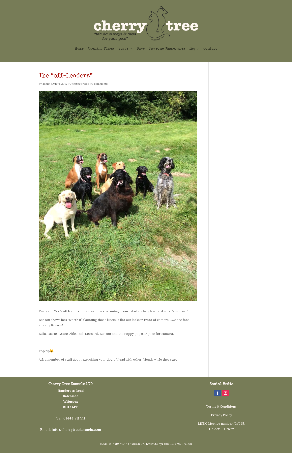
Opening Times (101, 49)
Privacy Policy (221, 415)
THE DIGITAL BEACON (178, 444)
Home (79, 49)
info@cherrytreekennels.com (76, 429)
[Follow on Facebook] (217, 393)
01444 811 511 (74, 418)
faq (192, 49)
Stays (123, 49)
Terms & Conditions (221, 406)
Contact (210, 49)
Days (141, 49)
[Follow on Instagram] (225, 393)
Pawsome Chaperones (167, 49)
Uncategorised (79, 83)
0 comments (99, 83)
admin (46, 83)
